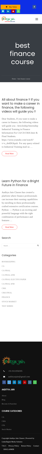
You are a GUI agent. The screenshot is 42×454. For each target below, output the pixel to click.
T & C (4, 446)
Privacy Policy (14, 446)
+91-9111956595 (15, 371)
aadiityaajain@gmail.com (19, 376)
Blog (3, 400)
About (4, 396)
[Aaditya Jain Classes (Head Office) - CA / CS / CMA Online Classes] (8, 19)
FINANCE (6, 297)
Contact (36, 446)
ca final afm (8, 275)
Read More (9, 154)
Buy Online (13, 7)
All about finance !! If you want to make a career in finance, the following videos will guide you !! (21, 105)
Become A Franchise (9, 404)
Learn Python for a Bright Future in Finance (20, 183)
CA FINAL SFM (8, 284)
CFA (3, 425)
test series (7, 306)
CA (3, 266)
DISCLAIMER (9, 449)
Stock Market (9, 302)
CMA (4, 288)
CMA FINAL (7, 293)
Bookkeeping (8, 262)
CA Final (6, 271)
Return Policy (26, 446)
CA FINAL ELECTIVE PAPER (14, 279)
